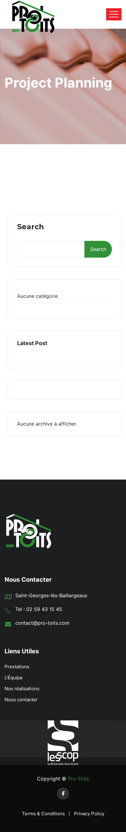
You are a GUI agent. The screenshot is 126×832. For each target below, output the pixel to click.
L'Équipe (14, 677)
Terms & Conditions (43, 813)
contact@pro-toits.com (42, 623)
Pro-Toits (77, 779)
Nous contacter (21, 699)
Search (30, 227)
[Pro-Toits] (28, 14)
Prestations (17, 667)
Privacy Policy (89, 813)
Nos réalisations (22, 688)
